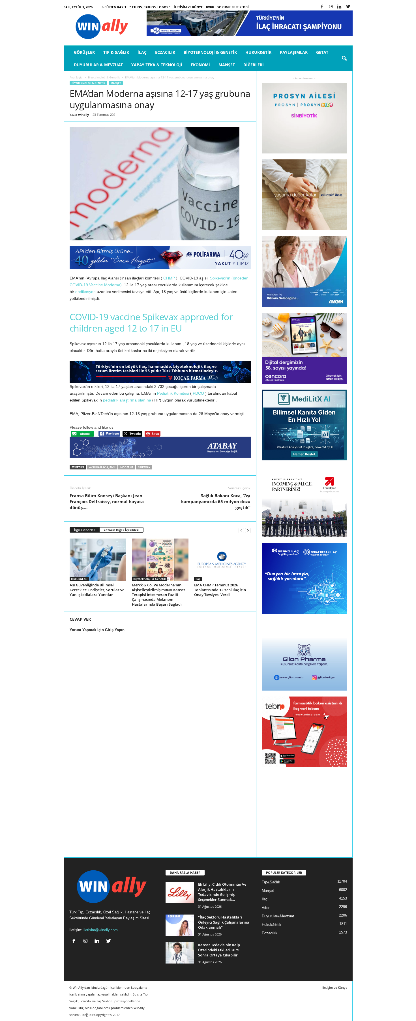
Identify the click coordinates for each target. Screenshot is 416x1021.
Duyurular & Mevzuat (98, 64)
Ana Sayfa (76, 77)
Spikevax (144, 467)
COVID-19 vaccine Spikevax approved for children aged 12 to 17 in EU (151, 322)
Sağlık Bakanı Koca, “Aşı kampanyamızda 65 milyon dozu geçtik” (215, 501)
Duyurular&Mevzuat (278, 916)
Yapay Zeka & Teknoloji (156, 64)
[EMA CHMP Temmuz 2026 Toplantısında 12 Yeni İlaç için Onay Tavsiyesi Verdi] (222, 560)
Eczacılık (165, 52)
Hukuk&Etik (258, 52)
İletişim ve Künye (188, 7)
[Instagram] (330, 7)
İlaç (142, 52)
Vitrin (266, 907)
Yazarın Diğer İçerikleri (121, 530)
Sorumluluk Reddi (233, 7)
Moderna (126, 467)
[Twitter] (348, 7)
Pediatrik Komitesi (173, 393)
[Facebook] (322, 7)
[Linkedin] (339, 7)
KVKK (210, 7)
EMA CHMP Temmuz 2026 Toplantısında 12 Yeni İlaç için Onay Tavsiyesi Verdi (220, 589)
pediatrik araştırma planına (127, 400)
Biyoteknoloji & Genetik (210, 52)
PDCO (198, 393)
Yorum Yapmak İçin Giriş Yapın (97, 630)
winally (83, 114)
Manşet (226, 64)
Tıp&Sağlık (271, 882)
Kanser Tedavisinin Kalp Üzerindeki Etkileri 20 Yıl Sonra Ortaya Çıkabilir (219, 950)
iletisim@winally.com (100, 930)
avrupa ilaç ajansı (102, 467)
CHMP (169, 278)
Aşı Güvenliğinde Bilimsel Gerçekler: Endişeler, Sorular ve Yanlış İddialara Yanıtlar (97, 589)
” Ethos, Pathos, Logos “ (150, 7)
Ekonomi (200, 64)
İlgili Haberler (84, 530)
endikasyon (85, 291)
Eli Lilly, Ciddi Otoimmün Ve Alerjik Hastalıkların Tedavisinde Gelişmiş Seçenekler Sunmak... (222, 892)
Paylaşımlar (294, 52)
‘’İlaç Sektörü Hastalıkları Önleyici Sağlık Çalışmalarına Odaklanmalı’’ (223, 922)
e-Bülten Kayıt (114, 7)
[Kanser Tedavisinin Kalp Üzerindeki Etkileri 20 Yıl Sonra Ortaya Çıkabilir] (180, 953)
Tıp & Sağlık (116, 52)
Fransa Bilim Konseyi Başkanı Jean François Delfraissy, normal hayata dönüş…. (107, 501)
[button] (344, 58)
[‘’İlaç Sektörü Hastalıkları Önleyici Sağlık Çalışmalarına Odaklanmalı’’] (180, 925)
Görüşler (84, 52)
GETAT (322, 52)
